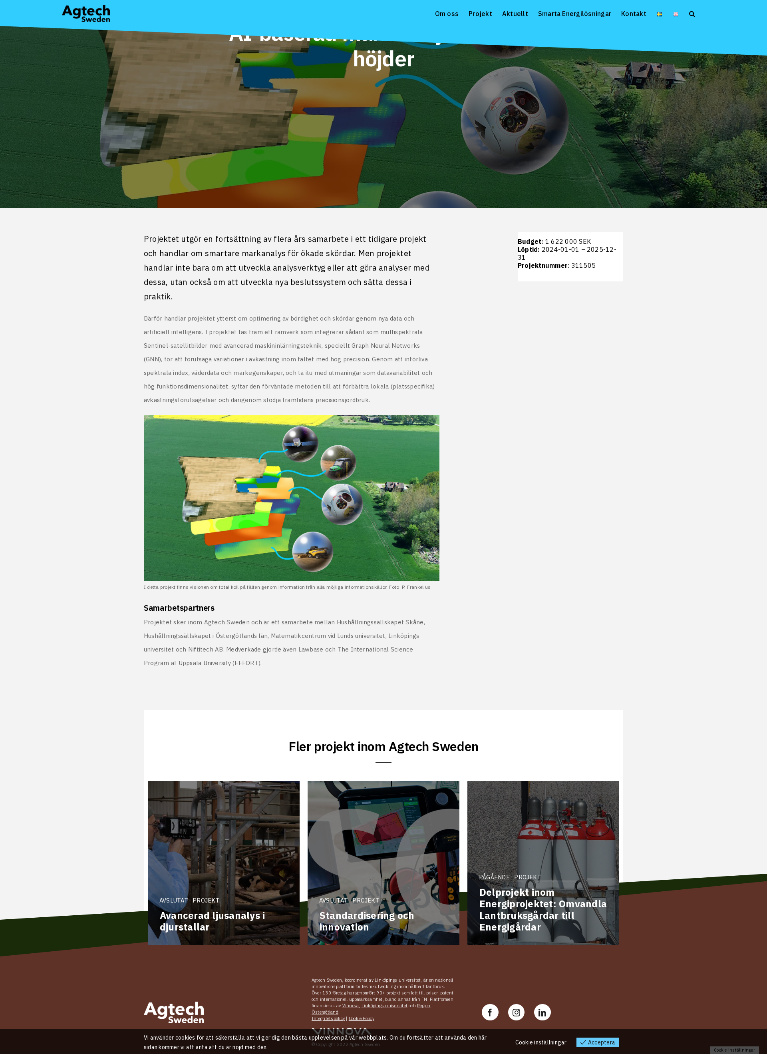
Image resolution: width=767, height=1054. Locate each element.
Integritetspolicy (328, 1018)
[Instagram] (516, 1012)
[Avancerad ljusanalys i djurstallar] (224, 863)
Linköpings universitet (384, 1005)
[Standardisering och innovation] (383, 863)
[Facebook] (490, 1012)
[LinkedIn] (542, 1012)
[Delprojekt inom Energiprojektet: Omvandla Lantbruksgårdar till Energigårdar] (543, 863)
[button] (692, 13)
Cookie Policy (361, 1018)
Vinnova (350, 1005)
